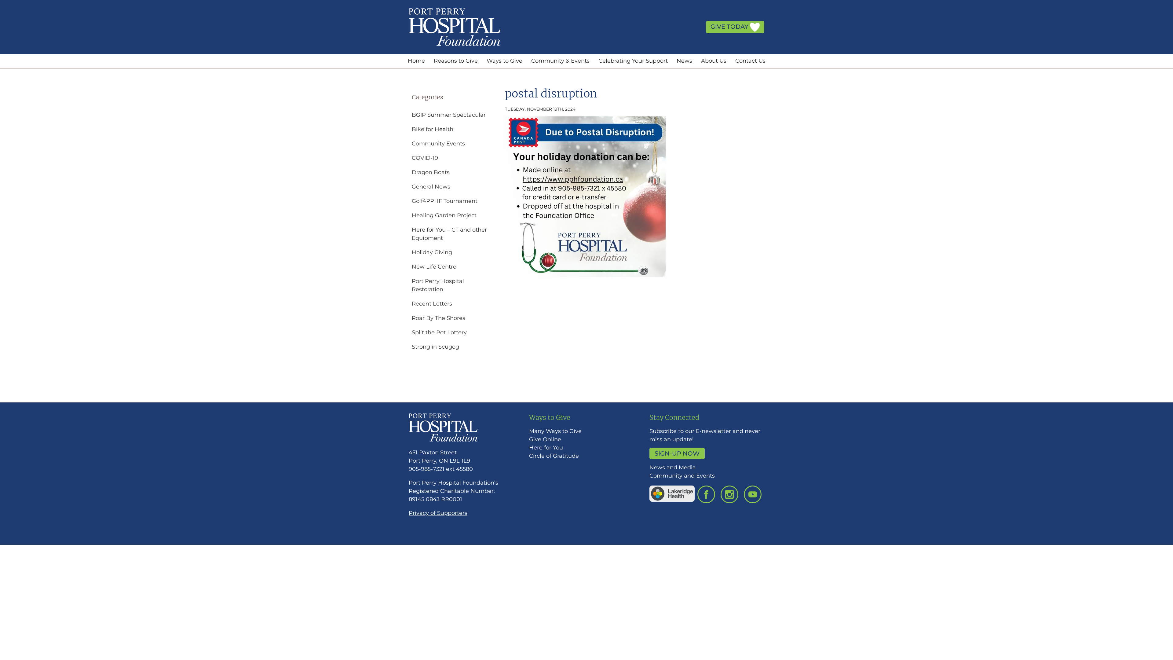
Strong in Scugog (435, 346)
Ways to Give (504, 60)
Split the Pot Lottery (439, 332)
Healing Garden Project (444, 215)
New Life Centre (434, 266)
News (684, 60)
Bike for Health (432, 129)
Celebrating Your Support (633, 60)
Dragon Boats (431, 172)
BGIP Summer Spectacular (449, 115)
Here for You (546, 447)
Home (416, 60)
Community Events (438, 143)
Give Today (730, 26)
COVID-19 (425, 158)
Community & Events (560, 60)
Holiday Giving (432, 252)
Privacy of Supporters (438, 513)
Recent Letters (432, 303)
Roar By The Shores (438, 318)
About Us (713, 60)
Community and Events (682, 475)
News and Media (672, 467)
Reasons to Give (456, 60)
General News (431, 186)
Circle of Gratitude (554, 456)
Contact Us (750, 60)
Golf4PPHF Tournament (444, 201)
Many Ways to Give (555, 431)
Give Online (545, 439)
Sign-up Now (677, 453)
